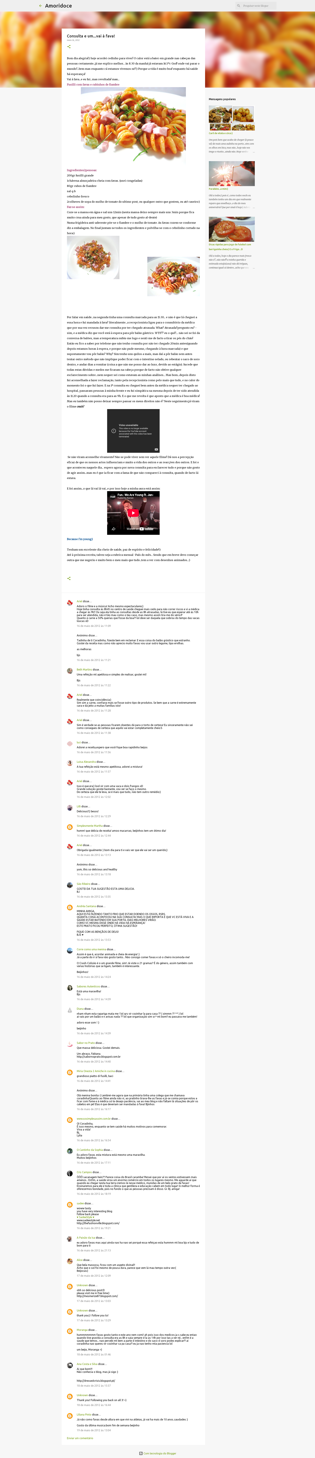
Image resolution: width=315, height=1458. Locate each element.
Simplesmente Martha (90, 825)
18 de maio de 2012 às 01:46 (94, 1354)
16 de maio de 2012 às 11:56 (94, 752)
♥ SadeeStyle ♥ (85, 1217)
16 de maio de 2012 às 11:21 (94, 660)
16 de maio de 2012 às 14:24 (94, 976)
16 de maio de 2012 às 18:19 (94, 1193)
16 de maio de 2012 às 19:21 (94, 1228)
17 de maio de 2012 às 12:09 (94, 1275)
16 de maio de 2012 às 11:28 (94, 710)
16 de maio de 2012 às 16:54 (94, 1140)
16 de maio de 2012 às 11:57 (94, 771)
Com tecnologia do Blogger (159, 1453)
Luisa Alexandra (86, 761)
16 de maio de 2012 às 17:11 (94, 1162)
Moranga (82, 1329)
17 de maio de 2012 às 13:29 (94, 1320)
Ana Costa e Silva (87, 1363)
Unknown (82, 1285)
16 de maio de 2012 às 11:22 (94, 685)
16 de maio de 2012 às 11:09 (94, 625)
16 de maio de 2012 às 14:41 (94, 1080)
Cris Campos (84, 1172)
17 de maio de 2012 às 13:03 (94, 1300)
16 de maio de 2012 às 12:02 (94, 796)
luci (79, 742)
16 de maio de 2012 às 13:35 (94, 896)
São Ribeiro (83, 883)
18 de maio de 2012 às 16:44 (94, 1405)
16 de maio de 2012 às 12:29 (94, 816)
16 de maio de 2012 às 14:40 (94, 1061)
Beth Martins (84, 669)
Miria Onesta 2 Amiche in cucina (96, 1071)
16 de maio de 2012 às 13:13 (94, 854)
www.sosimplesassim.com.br (94, 1118)
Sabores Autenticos (88, 986)
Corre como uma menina (91, 949)
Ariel (79, 601)
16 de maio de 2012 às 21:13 (94, 1250)
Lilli (79, 806)
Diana (80, 1008)
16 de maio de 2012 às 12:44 (94, 835)
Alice (80, 1259)
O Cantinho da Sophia (90, 1149)
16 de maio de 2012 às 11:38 (94, 732)
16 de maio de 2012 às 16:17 (94, 1109)
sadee (80, 1203)
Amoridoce (58, 6)
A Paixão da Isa (86, 1237)
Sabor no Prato (86, 1042)
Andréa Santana (86, 906)
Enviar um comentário (80, 1438)
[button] (69, 47)
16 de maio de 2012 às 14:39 (94, 999)
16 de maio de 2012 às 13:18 (94, 874)
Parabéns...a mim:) (218, 189)
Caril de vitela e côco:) (221, 133)
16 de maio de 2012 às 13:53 (94, 939)
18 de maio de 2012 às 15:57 (94, 1385)
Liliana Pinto (84, 1414)
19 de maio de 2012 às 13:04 (94, 1430)
